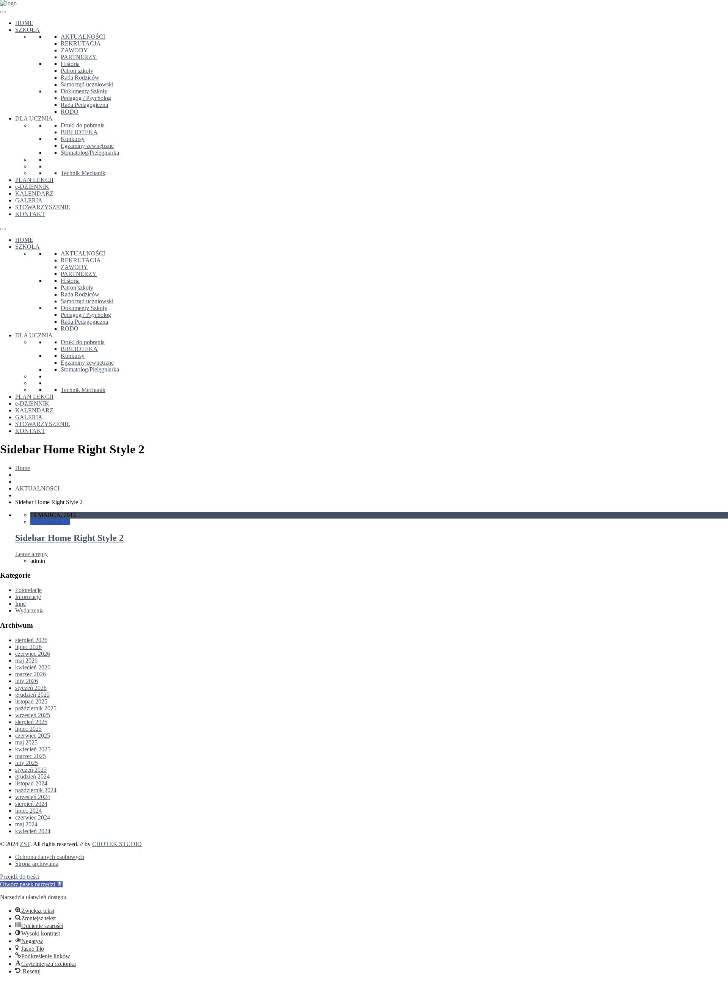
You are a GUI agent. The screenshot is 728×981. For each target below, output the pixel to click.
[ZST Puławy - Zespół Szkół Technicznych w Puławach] (8, 3)
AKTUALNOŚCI (83, 36)
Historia (70, 64)
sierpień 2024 (31, 804)
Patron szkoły (77, 70)
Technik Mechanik (83, 173)
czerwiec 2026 (32, 653)
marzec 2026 (30, 674)
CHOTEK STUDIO (117, 844)
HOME (24, 23)
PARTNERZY (79, 57)
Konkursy (73, 139)
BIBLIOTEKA (79, 132)
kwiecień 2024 (32, 831)
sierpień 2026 (31, 640)
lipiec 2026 (28, 647)
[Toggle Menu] (3, 12)
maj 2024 (26, 824)
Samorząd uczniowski (87, 84)
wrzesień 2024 (32, 797)
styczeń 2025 (31, 769)
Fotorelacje (28, 590)
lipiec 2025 (28, 729)
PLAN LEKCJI (34, 180)
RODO (69, 111)
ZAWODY (74, 50)
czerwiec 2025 (32, 735)
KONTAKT (30, 214)
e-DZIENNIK (32, 186)
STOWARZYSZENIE (42, 207)
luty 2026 (26, 681)
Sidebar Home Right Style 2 (69, 538)
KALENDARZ (34, 193)
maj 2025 (26, 742)
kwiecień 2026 (32, 667)
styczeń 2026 (31, 688)
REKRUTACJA (81, 43)
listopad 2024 (31, 783)
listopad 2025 (31, 701)
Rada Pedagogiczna (84, 105)
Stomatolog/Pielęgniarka (90, 152)
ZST (25, 844)
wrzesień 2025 (32, 715)
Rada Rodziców (80, 77)
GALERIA (28, 200)
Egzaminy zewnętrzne (87, 146)
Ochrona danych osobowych (49, 857)
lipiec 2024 (28, 810)
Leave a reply (31, 554)
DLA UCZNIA (34, 118)
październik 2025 (35, 708)
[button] (31, 884)
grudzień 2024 (32, 776)
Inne (20, 603)
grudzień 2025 (32, 694)
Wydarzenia (29, 610)
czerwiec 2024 (32, 817)
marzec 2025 (30, 756)
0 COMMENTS (50, 522)
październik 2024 (35, 790)
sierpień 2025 (31, 722)
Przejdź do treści (19, 876)
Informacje (28, 597)
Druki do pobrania (83, 125)
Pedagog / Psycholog (86, 98)
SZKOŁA (27, 30)
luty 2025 (26, 763)
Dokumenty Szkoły (84, 91)
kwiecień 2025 (32, 749)
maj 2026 (26, 660)
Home (22, 468)
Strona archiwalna (36, 863)
